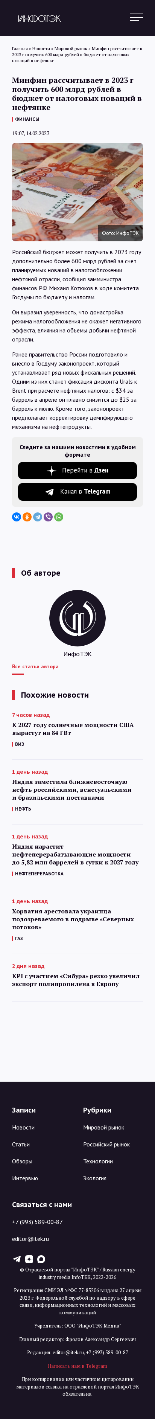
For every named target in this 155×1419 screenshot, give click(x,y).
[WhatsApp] (58, 516)
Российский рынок (106, 1144)
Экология (94, 1178)
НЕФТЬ (23, 809)
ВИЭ (19, 744)
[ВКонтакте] (16, 516)
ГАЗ (19, 938)
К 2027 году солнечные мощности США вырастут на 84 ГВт (73, 729)
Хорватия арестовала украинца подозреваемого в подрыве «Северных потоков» (73, 919)
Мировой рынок (103, 1127)
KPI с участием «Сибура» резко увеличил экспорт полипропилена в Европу (76, 980)
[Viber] (48, 516)
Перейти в (85, 470)
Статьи (21, 1144)
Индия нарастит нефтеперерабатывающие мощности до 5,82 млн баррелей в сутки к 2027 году (75, 854)
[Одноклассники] (27, 516)
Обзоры (22, 1161)
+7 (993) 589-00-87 (37, 1221)
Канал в (85, 491)
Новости (23, 1127)
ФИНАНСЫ (27, 119)
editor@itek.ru (30, 1238)
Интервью (25, 1178)
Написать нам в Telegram (77, 1366)
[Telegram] (37, 516)
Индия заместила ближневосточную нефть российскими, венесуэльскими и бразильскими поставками (72, 790)
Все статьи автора (35, 666)
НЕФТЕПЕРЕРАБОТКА (39, 873)
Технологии (98, 1161)
